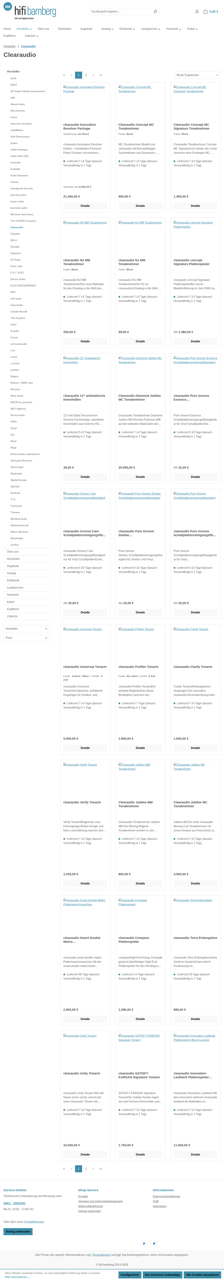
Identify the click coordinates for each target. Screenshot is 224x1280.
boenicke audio (18, 207)
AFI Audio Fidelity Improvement (27, 91)
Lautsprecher (15, 587)
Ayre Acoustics (18, 194)
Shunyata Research (21, 460)
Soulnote (15, 493)
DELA (13, 240)
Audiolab (15, 169)
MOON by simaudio (21, 402)
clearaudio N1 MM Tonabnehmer (131, 262)
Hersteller (13, 71)
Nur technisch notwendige (162, 1274)
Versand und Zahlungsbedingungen (100, 1201)
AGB (156, 1201)
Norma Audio (17, 415)
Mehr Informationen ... (17, 1276)
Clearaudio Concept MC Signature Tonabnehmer (192, 126)
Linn (12, 350)
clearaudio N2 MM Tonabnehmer (76, 262)
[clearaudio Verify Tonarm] (85, 780)
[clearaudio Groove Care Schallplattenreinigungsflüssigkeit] (85, 509)
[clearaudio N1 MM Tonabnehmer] (140, 238)
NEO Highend (18, 408)
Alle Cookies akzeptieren (202, 1274)
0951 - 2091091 (15, 1203)
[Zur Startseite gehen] (30, 11)
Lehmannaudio (18, 344)
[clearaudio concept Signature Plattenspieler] (196, 238)
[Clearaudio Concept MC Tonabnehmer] (140, 102)
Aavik (13, 78)
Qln (12, 434)
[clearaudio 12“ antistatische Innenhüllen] (85, 373)
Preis (9, 637)
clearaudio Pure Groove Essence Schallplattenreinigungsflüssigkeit (196, 398)
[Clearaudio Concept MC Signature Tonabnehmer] (196, 102)
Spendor (15, 486)
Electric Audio (17, 279)
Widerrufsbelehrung (90, 1206)
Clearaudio (16, 227)
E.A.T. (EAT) (17, 272)
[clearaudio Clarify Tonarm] (196, 644)
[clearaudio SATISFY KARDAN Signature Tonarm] (140, 1051)
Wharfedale (16, 538)
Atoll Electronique (20, 136)
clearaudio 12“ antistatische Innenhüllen (84, 397)
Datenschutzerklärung (166, 1196)
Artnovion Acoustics (21, 123)
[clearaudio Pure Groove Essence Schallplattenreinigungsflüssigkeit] (196, 373)
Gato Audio (16, 305)
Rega (13, 447)
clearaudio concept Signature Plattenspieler (192, 262)
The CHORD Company (23, 220)
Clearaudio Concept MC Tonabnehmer (136, 126)
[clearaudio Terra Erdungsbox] (196, 915)
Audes (14, 143)
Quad (13, 428)
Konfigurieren (130, 1274)
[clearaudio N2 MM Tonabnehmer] (85, 238)
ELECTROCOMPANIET (23, 285)
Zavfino (14, 544)
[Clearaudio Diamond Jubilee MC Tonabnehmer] (140, 373)
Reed (13, 441)
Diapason (15, 253)
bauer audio (17, 201)
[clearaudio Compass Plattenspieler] (140, 915)
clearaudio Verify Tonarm (82, 802)
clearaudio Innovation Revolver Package (79, 126)
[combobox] (120, 11)
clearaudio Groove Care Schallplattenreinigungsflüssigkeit (85, 533)
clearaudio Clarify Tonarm (193, 667)
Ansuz (13, 117)
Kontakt (83, 1196)
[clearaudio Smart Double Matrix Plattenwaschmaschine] (85, 915)
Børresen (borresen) (21, 214)
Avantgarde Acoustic (21, 188)
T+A (12, 499)
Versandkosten (101, 1254)
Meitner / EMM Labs (21, 382)
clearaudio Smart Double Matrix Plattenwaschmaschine (81, 940)
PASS (13, 421)
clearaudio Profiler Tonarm (138, 667)
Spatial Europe (18, 480)
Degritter (15, 233)
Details (85, 205)
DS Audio (15, 259)
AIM (12, 97)
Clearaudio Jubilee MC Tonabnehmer (190, 804)
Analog (11, 573)
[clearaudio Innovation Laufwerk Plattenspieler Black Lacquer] (196, 1051)
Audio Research (19, 175)
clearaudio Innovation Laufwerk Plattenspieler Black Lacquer (191, 1075)
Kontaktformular (34, 1221)
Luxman (14, 363)
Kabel (10, 601)
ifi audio (14, 331)
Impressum (159, 1206)
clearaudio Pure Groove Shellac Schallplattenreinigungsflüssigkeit (140, 533)
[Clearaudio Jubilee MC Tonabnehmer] (196, 780)
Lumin (13, 356)
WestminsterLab (19, 525)
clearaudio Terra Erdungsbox (195, 938)
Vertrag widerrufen (18, 1231)
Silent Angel (16, 467)
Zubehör (12, 616)
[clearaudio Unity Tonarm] (85, 1051)
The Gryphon (17, 318)
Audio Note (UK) (19, 156)
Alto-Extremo (17, 110)
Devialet (14, 246)
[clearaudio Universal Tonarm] (85, 644)
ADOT (13, 84)
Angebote (13, 566)
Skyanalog (16, 473)
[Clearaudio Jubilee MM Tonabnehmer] (140, 780)
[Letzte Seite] (100, 75)
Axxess (14, 182)
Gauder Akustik (18, 311)
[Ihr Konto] (197, 11)
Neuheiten (13, 558)
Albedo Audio (17, 104)
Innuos (14, 337)
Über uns (12, 551)
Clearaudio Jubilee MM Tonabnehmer (135, 804)
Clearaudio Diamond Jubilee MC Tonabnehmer (139, 397)
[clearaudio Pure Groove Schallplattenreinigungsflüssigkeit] (196, 509)
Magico (14, 376)
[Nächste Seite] (93, 75)
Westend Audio (18, 518)
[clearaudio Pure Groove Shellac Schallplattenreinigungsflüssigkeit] (140, 509)
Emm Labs (16, 266)
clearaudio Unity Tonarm (81, 1073)
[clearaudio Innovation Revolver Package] (85, 102)
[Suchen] (155, 11)
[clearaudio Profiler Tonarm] (140, 644)
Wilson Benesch (19, 531)
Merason (15, 389)
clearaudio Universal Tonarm (84, 667)
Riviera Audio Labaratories (25, 454)
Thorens (15, 512)
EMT (13, 292)
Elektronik (13, 580)
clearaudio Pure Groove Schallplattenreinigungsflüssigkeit (196, 533)
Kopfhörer (13, 609)
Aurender (15, 162)
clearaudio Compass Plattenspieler (133, 939)
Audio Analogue (19, 149)
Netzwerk (13, 594)
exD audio (16, 298)
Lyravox (14, 369)
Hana (13, 324)
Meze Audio (16, 395)
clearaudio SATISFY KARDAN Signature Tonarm (139, 1075)
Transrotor (16, 505)
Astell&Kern (16, 130)
